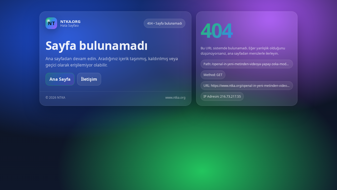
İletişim (89, 79)
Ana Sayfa (60, 79)
